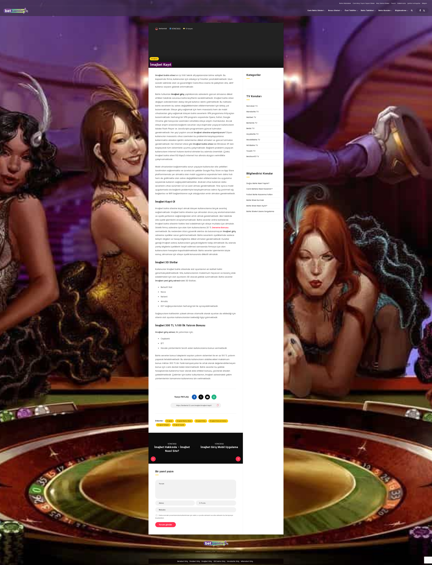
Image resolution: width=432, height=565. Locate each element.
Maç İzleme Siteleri (382, 3)
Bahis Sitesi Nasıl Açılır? (256, 205)
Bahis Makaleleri (345, 3)
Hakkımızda (401, 3)
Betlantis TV (251, 123)
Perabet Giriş (195, 561)
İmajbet (154, 59)
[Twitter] (424, 10)
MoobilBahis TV (253, 139)
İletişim (424, 3)
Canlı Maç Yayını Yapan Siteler (364, 3)
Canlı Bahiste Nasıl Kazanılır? (259, 189)
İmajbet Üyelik (178, 425)
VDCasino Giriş (219, 561)
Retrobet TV (252, 106)
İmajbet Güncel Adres (218, 421)
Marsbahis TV (252, 111)
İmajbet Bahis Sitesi (184, 421)
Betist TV (250, 128)
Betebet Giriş (182, 561)
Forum (393, 3)
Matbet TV (251, 117)
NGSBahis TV (252, 145)
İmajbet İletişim (163, 425)
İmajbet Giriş (201, 421)
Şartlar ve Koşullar (413, 3)
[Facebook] (420, 10)
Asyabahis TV (252, 134)
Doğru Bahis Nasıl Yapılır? (257, 183)
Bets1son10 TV (252, 156)
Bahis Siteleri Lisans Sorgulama (260, 211)
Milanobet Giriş (247, 561)
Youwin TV (251, 151)
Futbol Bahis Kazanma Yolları (259, 194)
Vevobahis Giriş (233, 561)
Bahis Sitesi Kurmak (255, 200)
